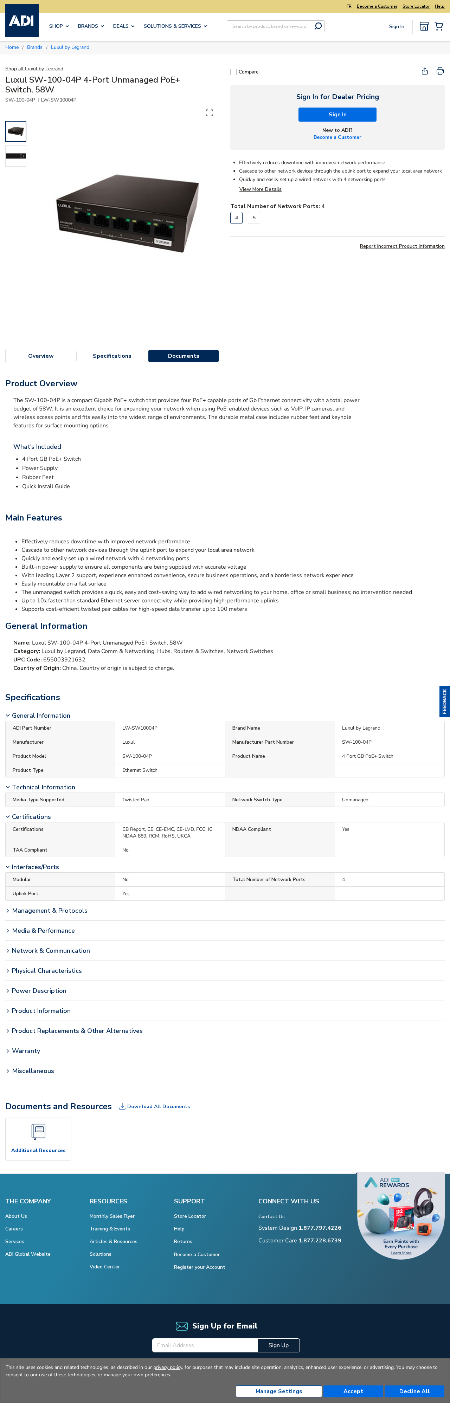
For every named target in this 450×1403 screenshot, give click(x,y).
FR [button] (349, 6)
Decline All (414, 1391)
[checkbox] (233, 72)
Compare (248, 72)
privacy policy (167, 1367)
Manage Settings (279, 1391)
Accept (353, 1391)
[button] (444, 701)
